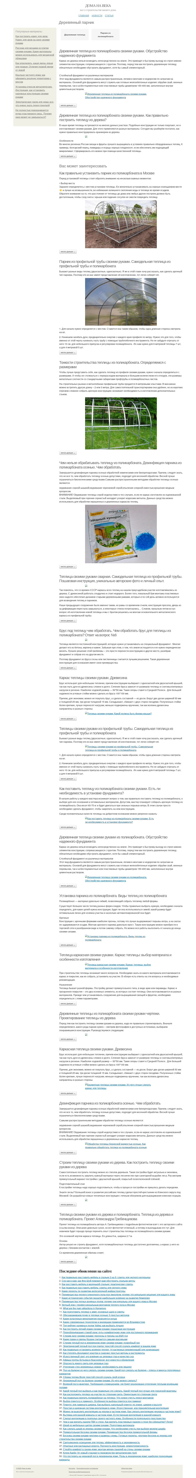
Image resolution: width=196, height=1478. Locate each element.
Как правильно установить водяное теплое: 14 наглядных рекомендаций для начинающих (111, 1349)
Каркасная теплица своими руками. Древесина (95, 1049)
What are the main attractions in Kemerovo (84, 1308)
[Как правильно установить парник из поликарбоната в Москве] (121, 224)
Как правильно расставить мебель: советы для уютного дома (94, 1287)
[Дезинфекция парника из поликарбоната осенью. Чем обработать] (121, 1145)
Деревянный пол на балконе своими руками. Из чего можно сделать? (100, 1380)
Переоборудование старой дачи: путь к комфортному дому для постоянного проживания (110, 1332)
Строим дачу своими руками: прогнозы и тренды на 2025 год (95, 1335)
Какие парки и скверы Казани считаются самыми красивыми (95, 1339)
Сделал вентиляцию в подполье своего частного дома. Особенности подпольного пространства (114, 1418)
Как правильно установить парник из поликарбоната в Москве (106, 173)
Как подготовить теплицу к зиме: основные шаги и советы (93, 1311)
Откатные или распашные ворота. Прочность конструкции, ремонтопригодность (105, 1445)
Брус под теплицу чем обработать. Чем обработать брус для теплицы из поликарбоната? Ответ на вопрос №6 (115, 632)
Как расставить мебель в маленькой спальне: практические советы (97, 1284)
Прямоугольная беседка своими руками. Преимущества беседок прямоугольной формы (110, 1432)
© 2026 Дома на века (23, 1468)
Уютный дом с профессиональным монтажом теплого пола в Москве (98, 1304)
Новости (97, 15)
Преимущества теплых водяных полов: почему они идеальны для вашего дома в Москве (109, 1301)
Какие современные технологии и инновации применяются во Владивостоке (104, 1322)
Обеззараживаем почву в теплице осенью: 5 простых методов (96, 1315)
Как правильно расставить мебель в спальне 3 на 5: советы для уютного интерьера (106, 1277)
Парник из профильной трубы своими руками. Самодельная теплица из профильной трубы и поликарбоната (114, 263)
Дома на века (98, 5)
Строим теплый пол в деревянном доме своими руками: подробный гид (101, 1342)
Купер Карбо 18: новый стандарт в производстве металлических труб (100, 1452)
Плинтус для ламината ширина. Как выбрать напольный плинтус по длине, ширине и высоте (112, 1404)
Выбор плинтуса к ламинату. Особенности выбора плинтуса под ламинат (102, 1401)
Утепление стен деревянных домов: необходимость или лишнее (97, 1366)
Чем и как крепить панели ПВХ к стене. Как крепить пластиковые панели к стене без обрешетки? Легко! (118, 1421)
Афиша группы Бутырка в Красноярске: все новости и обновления (98, 1359)
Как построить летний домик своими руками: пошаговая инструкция (99, 1329)
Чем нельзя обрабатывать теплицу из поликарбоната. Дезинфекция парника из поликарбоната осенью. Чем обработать (120, 465)
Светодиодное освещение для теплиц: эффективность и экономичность (101, 1442)
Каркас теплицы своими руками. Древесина (93, 678)
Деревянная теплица (74, 34)
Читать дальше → (68, 105)
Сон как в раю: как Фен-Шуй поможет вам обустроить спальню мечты (98, 1280)
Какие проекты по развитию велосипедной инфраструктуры (93, 1291)
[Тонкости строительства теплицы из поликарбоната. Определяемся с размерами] (121, 423)
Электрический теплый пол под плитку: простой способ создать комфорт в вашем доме (109, 1346)
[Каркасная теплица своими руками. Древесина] (121, 1086)
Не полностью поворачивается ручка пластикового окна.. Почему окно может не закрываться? (33, 113)
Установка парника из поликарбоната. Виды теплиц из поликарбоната (113, 896)
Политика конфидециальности (79, 1472)
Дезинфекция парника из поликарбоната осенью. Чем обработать (109, 1103)
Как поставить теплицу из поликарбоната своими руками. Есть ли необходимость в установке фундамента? (109, 791)
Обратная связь (126, 1468)
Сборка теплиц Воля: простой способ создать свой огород (94, 1377)
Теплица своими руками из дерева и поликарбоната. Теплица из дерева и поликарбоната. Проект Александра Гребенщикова (116, 1216)
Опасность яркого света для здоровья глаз (85, 1363)
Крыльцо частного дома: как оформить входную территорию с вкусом (33, 78)
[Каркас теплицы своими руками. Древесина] (121, 713)
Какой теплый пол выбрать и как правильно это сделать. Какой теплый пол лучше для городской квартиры (119, 1390)
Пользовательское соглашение (87, 1468)
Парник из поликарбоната (105, 34)
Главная (83, 15)
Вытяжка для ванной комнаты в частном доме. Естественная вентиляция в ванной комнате (112, 1415)
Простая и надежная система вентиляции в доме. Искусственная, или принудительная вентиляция (116, 1408)
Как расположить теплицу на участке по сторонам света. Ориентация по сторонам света (110, 1394)
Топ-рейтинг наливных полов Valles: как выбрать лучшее (93, 1325)
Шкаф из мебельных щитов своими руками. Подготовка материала (98, 1425)
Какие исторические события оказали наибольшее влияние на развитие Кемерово (106, 1298)
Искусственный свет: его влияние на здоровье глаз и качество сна (98, 1356)
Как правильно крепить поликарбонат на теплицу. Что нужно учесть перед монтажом (108, 1397)
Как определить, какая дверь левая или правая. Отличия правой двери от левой (34, 66)
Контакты (72, 1468)
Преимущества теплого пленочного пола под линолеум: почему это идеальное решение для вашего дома (118, 1294)
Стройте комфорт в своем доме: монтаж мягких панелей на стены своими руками (106, 1449)
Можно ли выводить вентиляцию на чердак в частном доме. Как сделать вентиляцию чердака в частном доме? (122, 1411)
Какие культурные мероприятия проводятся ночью (90, 1318)
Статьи (109, 15)
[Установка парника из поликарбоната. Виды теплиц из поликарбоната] (121, 938)
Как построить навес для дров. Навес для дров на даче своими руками (32, 39)
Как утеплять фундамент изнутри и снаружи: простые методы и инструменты (104, 1353)
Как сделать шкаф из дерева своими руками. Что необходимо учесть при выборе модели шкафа (114, 1428)
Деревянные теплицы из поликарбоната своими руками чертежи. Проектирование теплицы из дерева (109, 1015)
